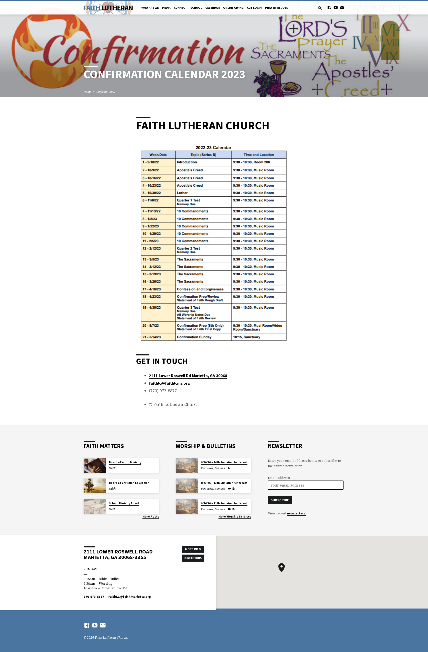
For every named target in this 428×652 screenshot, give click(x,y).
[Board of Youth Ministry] (95, 465)
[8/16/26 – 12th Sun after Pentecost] (187, 506)
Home (87, 92)
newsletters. (296, 513)
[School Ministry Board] (95, 506)
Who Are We (150, 8)
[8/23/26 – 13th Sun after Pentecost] (187, 486)
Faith (108, 7)
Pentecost (207, 468)
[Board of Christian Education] (95, 486)
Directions (193, 558)
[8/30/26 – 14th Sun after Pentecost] (187, 465)
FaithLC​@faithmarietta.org (129, 596)
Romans (220, 468)
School (196, 8)
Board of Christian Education (129, 483)
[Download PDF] (229, 468)
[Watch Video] (229, 488)
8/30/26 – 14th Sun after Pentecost (224, 462)
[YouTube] (335, 7)
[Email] (342, 7)
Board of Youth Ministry (125, 462)
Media (166, 8)
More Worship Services (234, 516)
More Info (193, 549)
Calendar (212, 8)
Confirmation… (105, 92)
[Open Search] (319, 8)
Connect (180, 8)
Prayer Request (277, 8)
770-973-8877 (94, 596)
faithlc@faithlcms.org (169, 383)
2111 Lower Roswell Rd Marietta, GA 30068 (188, 375)
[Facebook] (329, 7)
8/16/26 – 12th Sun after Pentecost (224, 503)
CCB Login (254, 8)
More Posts (150, 516)
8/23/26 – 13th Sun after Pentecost (224, 483)
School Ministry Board (124, 503)
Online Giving (233, 8)
